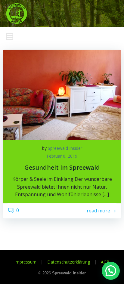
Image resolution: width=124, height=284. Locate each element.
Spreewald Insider (65, 148)
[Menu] (9, 36)
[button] (111, 271)
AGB (105, 262)
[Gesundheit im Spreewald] (62, 94)
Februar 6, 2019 (62, 156)
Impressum (25, 262)
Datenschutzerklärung (68, 262)
